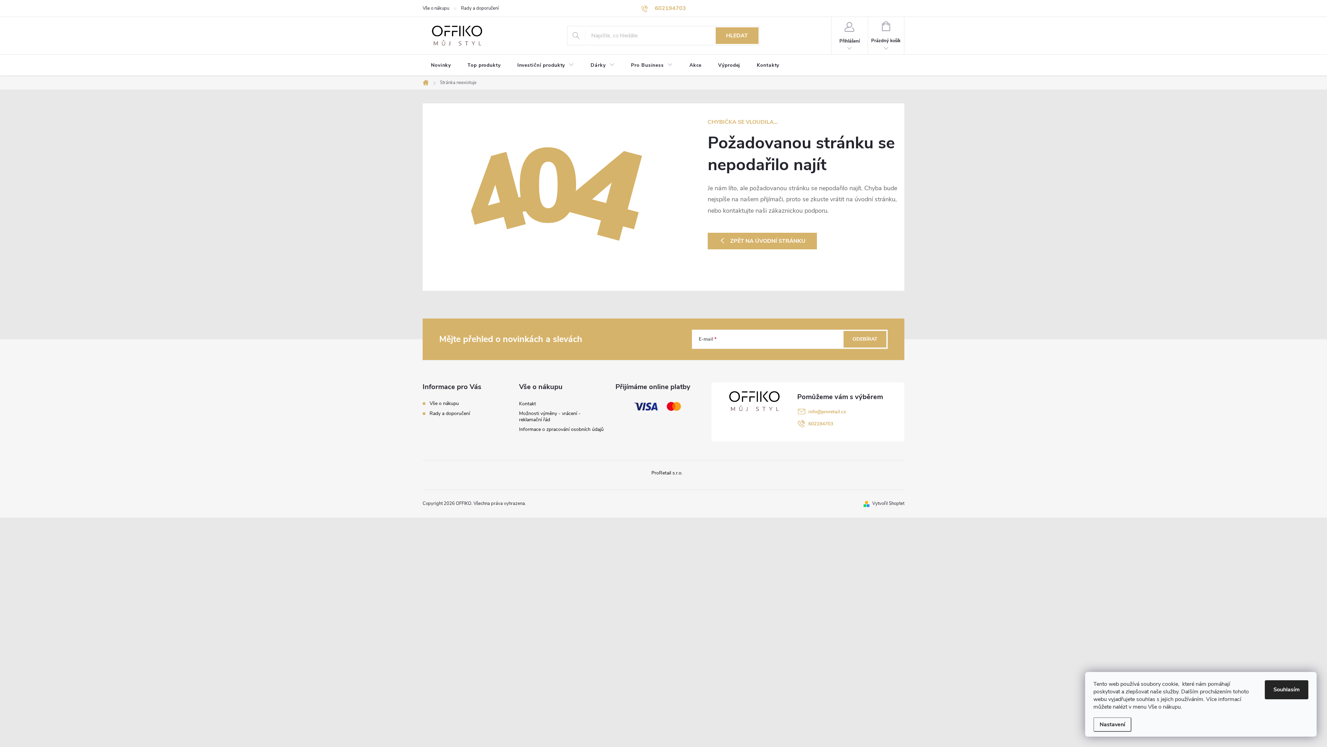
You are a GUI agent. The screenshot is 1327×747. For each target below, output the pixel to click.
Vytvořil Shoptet (888, 503)
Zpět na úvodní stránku (768, 241)
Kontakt (527, 403)
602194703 (820, 424)
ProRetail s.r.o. (667, 473)
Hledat (737, 35)
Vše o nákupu (436, 8)
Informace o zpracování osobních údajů (561, 429)
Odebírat (865, 339)
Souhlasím (1286, 689)
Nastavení (1112, 724)
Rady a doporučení (480, 8)
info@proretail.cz (827, 411)
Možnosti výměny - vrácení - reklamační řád (550, 416)
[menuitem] (441, 65)
